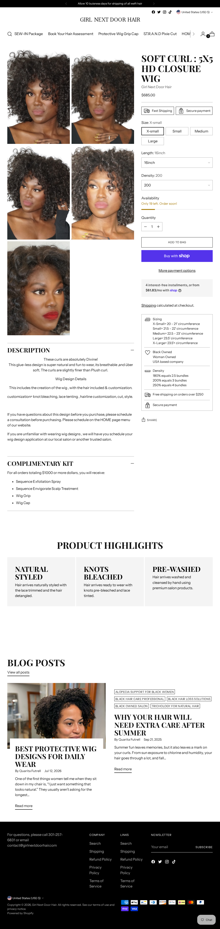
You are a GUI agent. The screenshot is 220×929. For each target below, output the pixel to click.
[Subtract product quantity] (158, 226)
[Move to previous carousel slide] (199, 634)
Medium (201, 131)
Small (177, 131)
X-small (153, 131)
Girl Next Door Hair (156, 87)
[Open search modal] (9, 34)
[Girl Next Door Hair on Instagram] (165, 12)
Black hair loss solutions (189, 699)
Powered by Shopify (20, 913)
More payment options (177, 270)
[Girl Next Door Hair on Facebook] (153, 12)
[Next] (154, 3)
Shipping (148, 305)
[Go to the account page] (201, 34)
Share (152, 420)
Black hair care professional (139, 699)
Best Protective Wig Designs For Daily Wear (55, 756)
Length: (153, 153)
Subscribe (204, 847)
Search (95, 843)
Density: (151, 175)
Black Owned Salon (131, 706)
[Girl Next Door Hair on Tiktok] (170, 12)
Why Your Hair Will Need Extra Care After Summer (159, 724)
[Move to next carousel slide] (209, 634)
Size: (151, 122)
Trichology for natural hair (175, 706)
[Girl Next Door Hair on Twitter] (159, 12)
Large (152, 141)
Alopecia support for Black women (144, 692)
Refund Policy (100, 859)
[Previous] (66, 3)
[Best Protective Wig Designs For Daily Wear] (56, 716)
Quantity (148, 217)
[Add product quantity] (145, 226)
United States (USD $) (196, 12)
